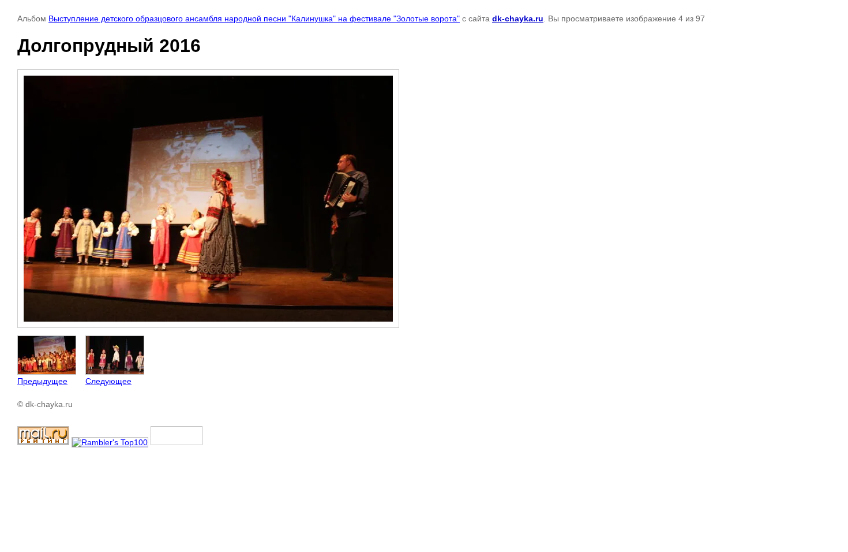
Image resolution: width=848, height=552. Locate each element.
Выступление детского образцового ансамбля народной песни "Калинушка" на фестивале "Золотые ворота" (254, 18)
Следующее (108, 381)
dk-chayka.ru (517, 18)
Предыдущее (42, 381)
